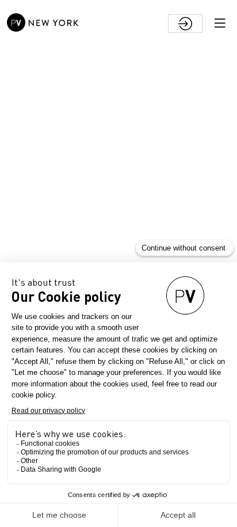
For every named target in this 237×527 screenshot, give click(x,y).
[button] (219, 23)
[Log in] (185, 23)
